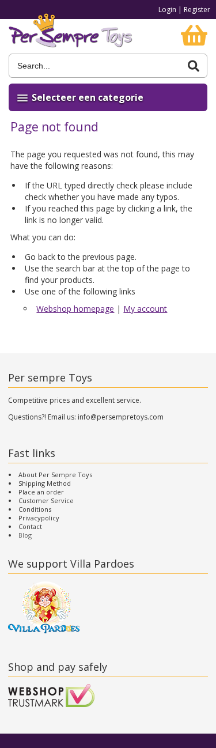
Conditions (34, 509)
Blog (25, 535)
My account (145, 308)
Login (167, 9)
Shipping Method (44, 483)
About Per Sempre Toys (55, 474)
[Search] (193, 66)
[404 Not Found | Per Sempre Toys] (70, 36)
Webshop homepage (75, 308)
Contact (30, 526)
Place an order (41, 492)
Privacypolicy (38, 517)
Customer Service (46, 500)
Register (197, 9)
